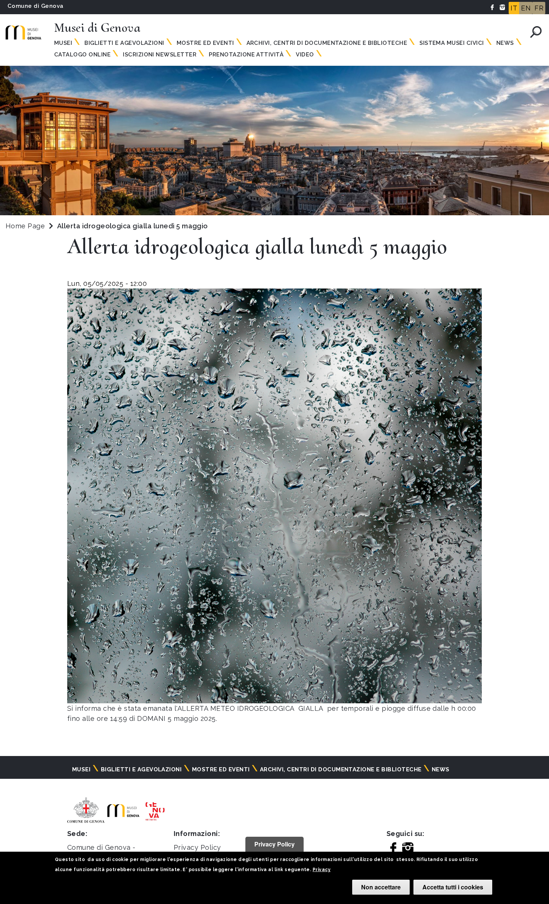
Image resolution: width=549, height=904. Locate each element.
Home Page (25, 226)
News (505, 43)
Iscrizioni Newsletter (159, 54)
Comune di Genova (35, 6)
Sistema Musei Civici (451, 43)
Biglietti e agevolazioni (124, 43)
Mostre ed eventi (205, 43)
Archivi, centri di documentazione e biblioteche (326, 43)
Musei (63, 43)
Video (305, 54)
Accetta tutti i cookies (452, 887)
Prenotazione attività (246, 54)
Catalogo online (82, 54)
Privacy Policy (197, 847)
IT (514, 8)
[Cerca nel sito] (536, 32)
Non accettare (381, 887)
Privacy (322, 869)
